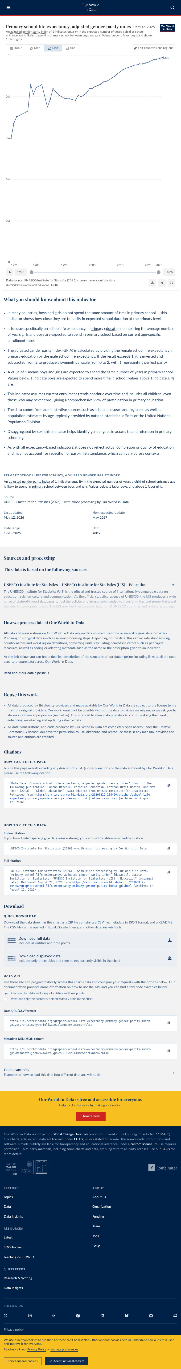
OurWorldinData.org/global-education (27, 285)
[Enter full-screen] (171, 283)
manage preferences (64, 1349)
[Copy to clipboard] (163, 785)
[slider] (31, 272)
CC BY (54, 285)
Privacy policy (14, 1329)
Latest (8, 1237)
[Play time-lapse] (9, 272)
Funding (98, 1216)
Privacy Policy (36, 1349)
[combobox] (172, 7)
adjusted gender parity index (29, 481)
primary (37, 486)
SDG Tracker (13, 1247)
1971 (21, 272)
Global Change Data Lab (70, 1134)
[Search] (172, 7)
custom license (141, 1144)
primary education (105, 329)
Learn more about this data (97, 280)
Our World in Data (90, 7)
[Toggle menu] (8, 7)
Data (7, 1206)
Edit (155, 48)
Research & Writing (18, 1278)
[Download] (152, 283)
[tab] (16, 48)
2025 (169, 272)
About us (99, 1197)
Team (96, 1226)
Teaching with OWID (19, 1257)
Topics (8, 1197)
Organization (101, 1206)
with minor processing (80, 502)
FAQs (166, 1149)
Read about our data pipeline (25, 673)
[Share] (162, 283)
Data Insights (13, 1216)
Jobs (95, 1236)
